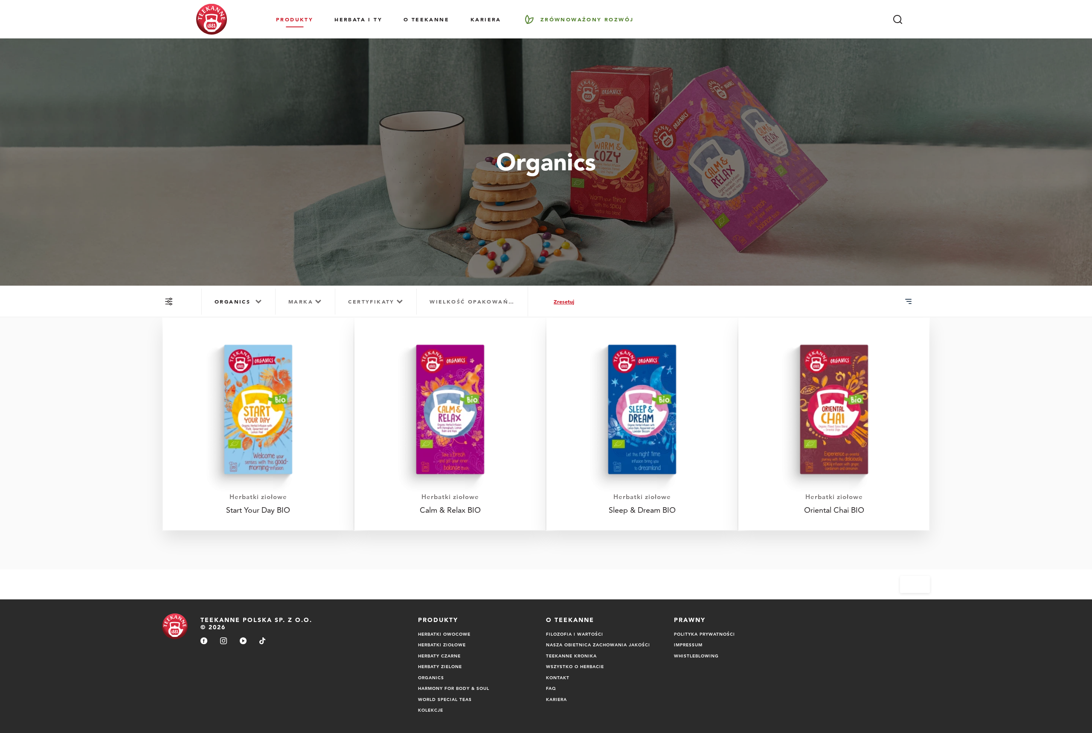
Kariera (485, 19)
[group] (238, 302)
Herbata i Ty (358, 19)
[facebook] (204, 641)
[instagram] (223, 641)
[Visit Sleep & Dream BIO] (642, 424)
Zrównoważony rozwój (587, 19)
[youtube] (243, 641)
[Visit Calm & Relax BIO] (450, 424)
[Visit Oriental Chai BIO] (834, 424)
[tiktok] (262, 641)
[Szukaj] (897, 19)
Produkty (294, 19)
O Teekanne (426, 19)
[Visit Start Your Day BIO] (258, 424)
